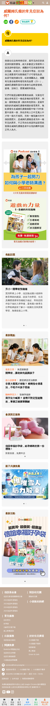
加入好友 (36, 703)
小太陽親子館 (34, 640)
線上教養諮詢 (9, 631)
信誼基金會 (10, 592)
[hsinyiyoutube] (8, 692)
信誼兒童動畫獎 (10, 656)
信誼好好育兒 (11, 669)
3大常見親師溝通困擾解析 (25, 193)
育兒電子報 (4, 703)
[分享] (6, 22)
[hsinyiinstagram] (12, 692)
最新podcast (27, 703)
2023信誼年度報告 (11, 603)
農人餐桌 (32, 651)
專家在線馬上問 (44, 703)
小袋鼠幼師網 (36, 601)
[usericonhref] (46, 2)
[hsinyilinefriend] (4, 692)
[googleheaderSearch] (43, 2)
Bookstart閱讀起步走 (12, 649)
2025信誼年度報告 (11, 611)
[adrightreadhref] (25, 484)
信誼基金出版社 (10, 640)
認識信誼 (5, 678)
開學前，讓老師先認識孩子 (20, 372)
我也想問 (28, 21)
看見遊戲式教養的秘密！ (25, 241)
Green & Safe (34, 654)
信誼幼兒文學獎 (10, 653)
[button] (33, 2)
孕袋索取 (12, 703)
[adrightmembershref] (25, 429)
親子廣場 (19, 703)
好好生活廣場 (36, 635)
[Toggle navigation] (3, 3)
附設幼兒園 (35, 592)
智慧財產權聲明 (28, 678)
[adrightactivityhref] (25, 546)
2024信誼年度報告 (11, 607)
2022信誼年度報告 (11, 600)
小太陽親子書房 (35, 643)
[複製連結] (17, 22)
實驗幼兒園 (33, 596)
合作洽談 (15, 678)
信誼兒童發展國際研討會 (13, 596)
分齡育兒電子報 (10, 627)
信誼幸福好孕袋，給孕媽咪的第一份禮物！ (24, 447)
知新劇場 (32, 647)
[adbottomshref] (25, 170)
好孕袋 (6, 623)
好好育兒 (7, 620)
